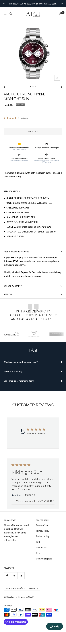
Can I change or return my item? (19, 381)
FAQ (38, 542)
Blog (38, 553)
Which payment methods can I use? (21, 362)
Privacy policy (42, 530)
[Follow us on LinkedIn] (20, 575)
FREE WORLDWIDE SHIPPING (16, 252)
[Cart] (60, 13)
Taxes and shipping (13, 371)
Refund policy (42, 536)
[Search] (11, 13)
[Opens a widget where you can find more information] (54, 626)
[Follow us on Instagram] (14, 575)
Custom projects (44, 558)
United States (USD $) (14, 588)
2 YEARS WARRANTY (13, 286)
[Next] (61, 87)
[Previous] (5, 87)
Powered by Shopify (26, 597)
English (32, 588)
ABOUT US (8, 294)
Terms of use (42, 525)
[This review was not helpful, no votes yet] (51, 501)
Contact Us (41, 547)
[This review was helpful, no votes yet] (45, 501)
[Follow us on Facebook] (7, 575)
